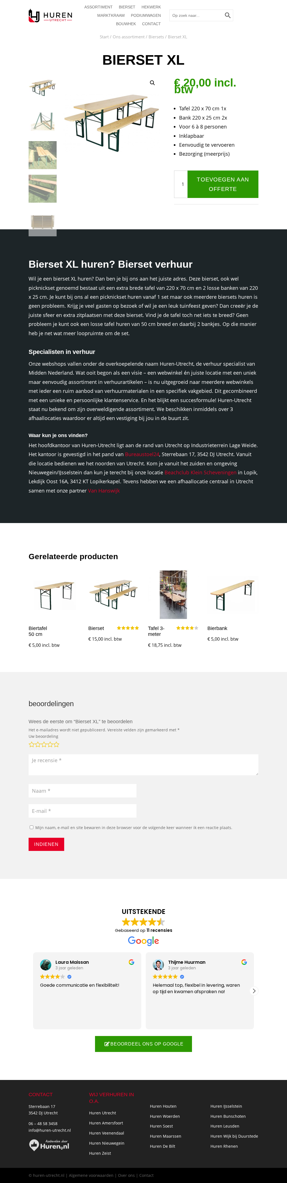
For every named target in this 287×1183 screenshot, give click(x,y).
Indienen (46, 844)
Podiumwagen (146, 15)
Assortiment (98, 7)
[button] (152, 83)
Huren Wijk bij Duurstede (234, 1136)
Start (104, 36)
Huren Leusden (224, 1126)
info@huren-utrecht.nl (50, 1130)
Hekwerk (151, 7)
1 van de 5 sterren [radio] (31, 743)
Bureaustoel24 (142, 454)
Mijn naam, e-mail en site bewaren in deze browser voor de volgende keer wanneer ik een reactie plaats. (133, 827)
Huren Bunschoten (228, 1116)
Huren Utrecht (102, 1113)
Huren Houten (163, 1106)
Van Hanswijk (104, 490)
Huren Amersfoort (106, 1123)
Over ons (126, 1175)
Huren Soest (161, 1126)
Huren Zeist (100, 1153)
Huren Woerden (165, 1116)
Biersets (156, 36)
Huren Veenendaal (106, 1133)
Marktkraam (111, 15)
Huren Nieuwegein (106, 1143)
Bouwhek (126, 24)
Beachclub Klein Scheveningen (201, 472)
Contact (151, 24)
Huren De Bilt (162, 1146)
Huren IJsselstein (226, 1106)
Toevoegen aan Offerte (223, 184)
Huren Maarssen (165, 1136)
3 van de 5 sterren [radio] (43, 743)
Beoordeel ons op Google (147, 1044)
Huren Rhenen (224, 1146)
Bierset (127, 7)
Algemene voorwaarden (91, 1175)
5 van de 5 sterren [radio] (55, 743)
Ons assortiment (129, 36)
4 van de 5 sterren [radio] (49, 743)
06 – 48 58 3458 (43, 1123)
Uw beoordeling (43, 736)
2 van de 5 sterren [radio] (37, 743)
